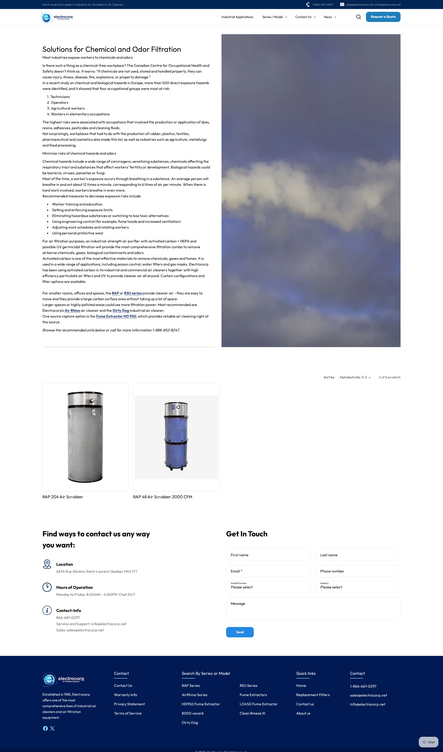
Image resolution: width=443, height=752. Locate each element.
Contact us (305, 704)
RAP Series (191, 685)
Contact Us (123, 685)
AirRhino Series (194, 694)
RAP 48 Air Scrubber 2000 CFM (162, 496)
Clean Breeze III (252, 713)
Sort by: (329, 377)
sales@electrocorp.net (359, 4)
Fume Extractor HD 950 (116, 316)
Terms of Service (128, 713)
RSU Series (248, 685)
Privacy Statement (129, 704)
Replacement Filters (313, 694)
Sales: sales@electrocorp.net (80, 630)
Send (240, 632)
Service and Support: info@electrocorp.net (91, 623)
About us (303, 713)
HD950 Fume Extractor (201, 704)
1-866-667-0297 (322, 4)
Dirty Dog (190, 722)
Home (301, 685)
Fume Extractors (253, 694)
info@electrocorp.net (387, 4)
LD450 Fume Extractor (259, 704)
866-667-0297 (68, 617)
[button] (274, 17)
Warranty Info (125, 694)
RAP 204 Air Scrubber (62, 496)
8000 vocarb (193, 713)
